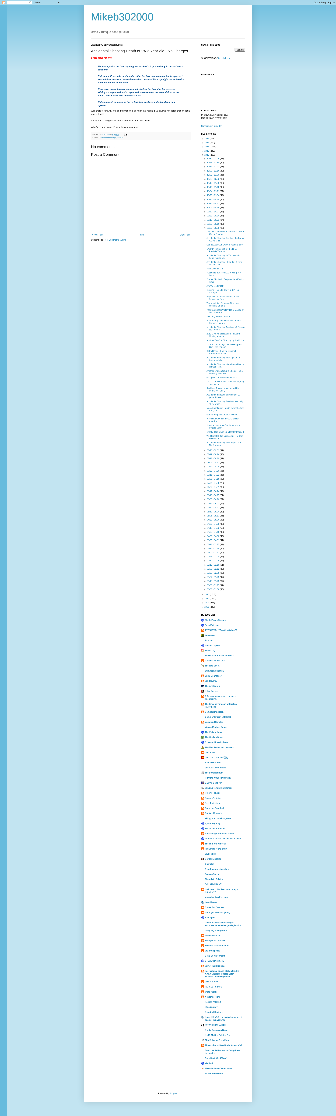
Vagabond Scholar (214, 722)
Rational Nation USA (215, 660)
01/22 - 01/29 (213, 577)
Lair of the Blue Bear (215, 966)
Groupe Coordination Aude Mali (221, 377)
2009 (207, 602)
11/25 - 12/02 (213, 179)
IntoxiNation (211, 902)
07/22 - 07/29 (213, 471)
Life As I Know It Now (215, 767)
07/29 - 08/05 (213, 466)
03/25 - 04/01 (213, 540)
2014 (207, 146)
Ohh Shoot (210, 752)
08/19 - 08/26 (213, 454)
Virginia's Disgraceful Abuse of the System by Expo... (222, 297)
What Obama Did (214, 269)
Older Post (185, 235)
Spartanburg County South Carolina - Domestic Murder (224, 321)
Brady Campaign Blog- (216, 1030)
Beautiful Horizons (214, 1012)
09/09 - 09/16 (213, 224)
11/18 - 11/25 (213, 183)
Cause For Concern (214, 907)
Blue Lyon (210, 917)
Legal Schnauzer (213, 676)
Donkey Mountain (213, 813)
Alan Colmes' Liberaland (217, 869)
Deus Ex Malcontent (215, 956)
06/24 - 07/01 (213, 487)
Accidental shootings (107, 137)
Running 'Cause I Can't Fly (218, 778)
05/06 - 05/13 (213, 516)
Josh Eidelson (212, 625)
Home (141, 235)
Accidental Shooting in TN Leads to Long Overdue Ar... (223, 256)
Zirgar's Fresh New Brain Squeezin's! (223, 1045)
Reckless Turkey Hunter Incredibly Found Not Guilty (222, 389)
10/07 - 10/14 (213, 207)
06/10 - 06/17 (213, 495)
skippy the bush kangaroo (218, 818)
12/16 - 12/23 (213, 166)
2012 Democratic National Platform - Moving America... (223, 335)
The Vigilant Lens (213, 732)
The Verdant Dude (214, 737)
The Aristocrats (212, 686)
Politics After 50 (213, 1002)
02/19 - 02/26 (213, 560)
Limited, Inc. (211, 681)
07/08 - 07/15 (213, 479)
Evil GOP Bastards (214, 1073)
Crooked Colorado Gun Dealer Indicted (225, 432)
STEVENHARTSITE (214, 961)
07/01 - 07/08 (213, 483)
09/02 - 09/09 (213, 228)
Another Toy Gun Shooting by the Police (225, 340)
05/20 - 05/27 (213, 507)
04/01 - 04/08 (213, 536)
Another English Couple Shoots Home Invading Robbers (224, 372)
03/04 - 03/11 (213, 552)
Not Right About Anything (217, 912)
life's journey (211, 1007)
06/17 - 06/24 (213, 491)
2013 (207, 151)
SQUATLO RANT (213, 884)
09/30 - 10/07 (213, 212)
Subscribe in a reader (211, 126)
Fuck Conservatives (215, 828)
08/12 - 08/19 (213, 458)
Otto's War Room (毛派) (216, 757)
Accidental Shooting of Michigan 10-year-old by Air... (223, 396)
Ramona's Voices (213, 798)
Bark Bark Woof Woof (215, 1058)
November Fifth (212, 997)
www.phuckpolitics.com (216, 897)
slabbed (209, 1063)
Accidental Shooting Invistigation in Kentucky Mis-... (223, 358)
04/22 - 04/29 (213, 524)
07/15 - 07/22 (213, 475)
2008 (207, 607)
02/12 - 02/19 (213, 565)
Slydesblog (210, 854)
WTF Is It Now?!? (213, 981)
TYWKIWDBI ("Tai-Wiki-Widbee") (221, 630)
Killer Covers (211, 691)
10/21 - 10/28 (213, 199)
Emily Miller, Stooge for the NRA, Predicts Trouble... (221, 250)
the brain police (212, 951)
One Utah (209, 864)
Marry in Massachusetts (217, 945)
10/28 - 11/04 (213, 195)
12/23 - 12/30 (213, 162)
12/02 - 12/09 (213, 175)
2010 (207, 598)
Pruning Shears (212, 874)
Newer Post (97, 235)
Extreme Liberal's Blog (216, 742)
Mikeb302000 (122, 17)
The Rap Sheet (212, 666)
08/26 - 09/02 (213, 450)
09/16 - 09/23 (213, 220)
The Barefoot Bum (214, 773)
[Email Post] (125, 134)
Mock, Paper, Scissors (216, 620)
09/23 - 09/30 (213, 216)
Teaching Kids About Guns (219, 316)
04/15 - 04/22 (213, 528)
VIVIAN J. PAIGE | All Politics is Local (223, 838)
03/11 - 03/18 (213, 548)
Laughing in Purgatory (216, 930)
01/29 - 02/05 (213, 573)
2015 (207, 142)
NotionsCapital (212, 645)
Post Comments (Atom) (115, 240)
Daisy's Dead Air (213, 783)
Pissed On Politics (214, 879)
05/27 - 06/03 (213, 503)
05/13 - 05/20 (213, 512)
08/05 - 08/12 (213, 462)
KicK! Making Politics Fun (217, 1035)
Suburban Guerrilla (214, 671)
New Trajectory (212, 803)
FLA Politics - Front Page (217, 1040)
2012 (207, 155)
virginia (120, 137)
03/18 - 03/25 (213, 544)
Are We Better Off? (215, 286)
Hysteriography (212, 823)
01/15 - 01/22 (213, 581)
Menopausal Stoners (215, 940)
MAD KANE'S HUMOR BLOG (219, 655)
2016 (207, 138)
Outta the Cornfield (214, 808)
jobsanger (210, 635)
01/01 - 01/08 (213, 589)
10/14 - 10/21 (213, 203)
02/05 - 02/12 (213, 569)
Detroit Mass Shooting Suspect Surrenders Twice (221, 352)
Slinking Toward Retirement (218, 788)
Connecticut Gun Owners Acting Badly (224, 245)
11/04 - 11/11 (213, 191)
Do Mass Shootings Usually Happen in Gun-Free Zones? (224, 345)
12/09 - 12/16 (213, 171)
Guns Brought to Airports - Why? (221, 414)
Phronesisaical (212, 935)
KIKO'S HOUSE (212, 793)
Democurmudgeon (214, 712)
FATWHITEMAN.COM (215, 1025)
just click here (224, 58)
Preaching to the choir (216, 849)
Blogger (173, 1093)
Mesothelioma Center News (218, 1068)
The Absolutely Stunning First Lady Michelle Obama (222, 304)
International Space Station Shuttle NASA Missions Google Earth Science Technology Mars (222, 974)
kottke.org (210, 650)
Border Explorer (213, 859)
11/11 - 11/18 (213, 187)
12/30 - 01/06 (213, 158)
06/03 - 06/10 (213, 499)
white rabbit (210, 992)
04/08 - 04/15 (213, 532)
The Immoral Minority (215, 844)
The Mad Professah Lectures (219, 747)
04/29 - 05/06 (213, 520)
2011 (207, 594)
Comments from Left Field (218, 717)
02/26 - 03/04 (213, 556)
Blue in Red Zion (213, 762)
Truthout (209, 640)
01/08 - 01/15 (213, 585)
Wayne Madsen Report (216, 727)
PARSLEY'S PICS (213, 987)
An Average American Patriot (219, 833)
